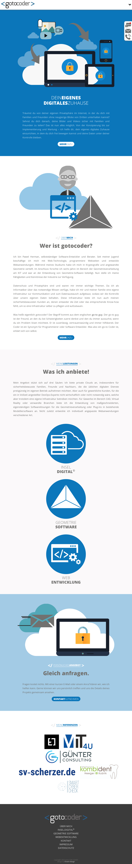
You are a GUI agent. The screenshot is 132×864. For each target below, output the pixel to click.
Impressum (66, 844)
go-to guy (97, 314)
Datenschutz (66, 847)
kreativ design (70, 862)
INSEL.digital (66, 829)
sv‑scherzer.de (47, 771)
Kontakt (66, 840)
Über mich (66, 826)
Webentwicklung (66, 836)
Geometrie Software (66, 833)
